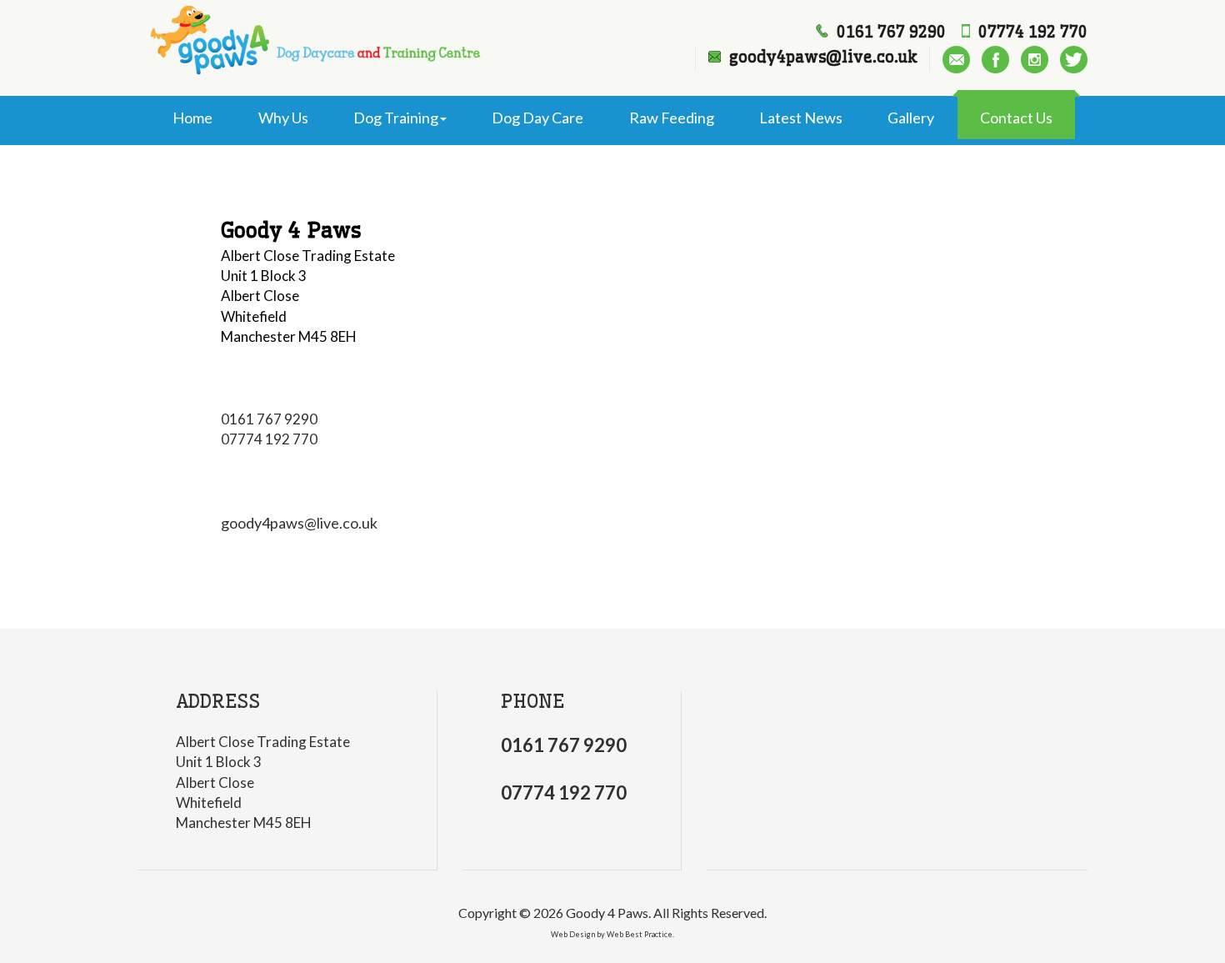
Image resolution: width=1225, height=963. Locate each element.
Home (192, 117)
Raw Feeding (671, 117)
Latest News (800, 117)
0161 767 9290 (269, 419)
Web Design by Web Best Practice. (612, 934)
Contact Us (1016, 117)
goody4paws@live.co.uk (299, 523)
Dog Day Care (537, 117)
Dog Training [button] (395, 117)
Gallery (911, 117)
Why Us (283, 117)
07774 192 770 (269, 439)
